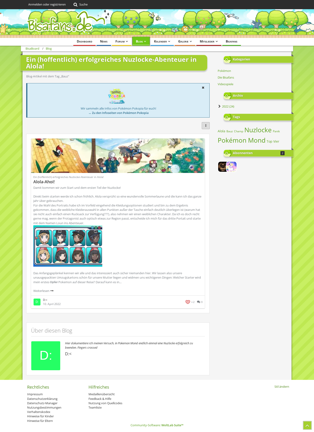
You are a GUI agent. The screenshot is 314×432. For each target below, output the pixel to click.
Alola (221, 131)
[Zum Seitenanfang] (307, 425)
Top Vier (273, 141)
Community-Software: (157, 425)
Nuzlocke (258, 129)
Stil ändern (281, 386)
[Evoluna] (231, 166)
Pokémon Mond (241, 140)
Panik (276, 131)
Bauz (229, 131)
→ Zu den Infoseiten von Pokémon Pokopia (118, 113)
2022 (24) (227, 106)
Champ (238, 131)
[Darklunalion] (223, 166)
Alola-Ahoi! (44, 181)
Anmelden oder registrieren (47, 4)
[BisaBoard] (157, 23)
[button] (203, 87)
